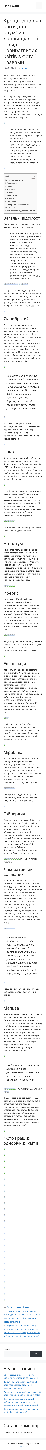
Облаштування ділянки (18, 1307)
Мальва (11, 207)
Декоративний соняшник (18, 205)
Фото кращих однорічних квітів (21, 211)
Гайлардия (11, 201)
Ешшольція (12, 195)
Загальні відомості (14, 180)
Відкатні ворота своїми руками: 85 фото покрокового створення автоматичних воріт (20, 1385)
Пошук (7, 1349)
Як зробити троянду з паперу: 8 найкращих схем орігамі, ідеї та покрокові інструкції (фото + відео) (21, 1402)
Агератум (11, 189)
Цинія (9, 186)
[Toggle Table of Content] (32, 177)
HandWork (11, 6)
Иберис (10, 192)
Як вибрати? (12, 183)
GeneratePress (23, 1446)
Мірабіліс (10, 198)
